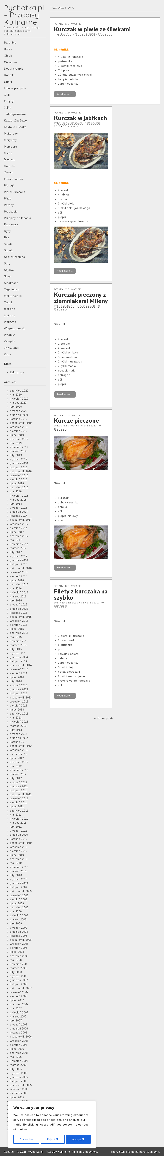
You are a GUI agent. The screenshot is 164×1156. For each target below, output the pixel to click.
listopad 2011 (18, 790)
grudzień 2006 (19, 1028)
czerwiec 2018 (19, 487)
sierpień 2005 (18, 1093)
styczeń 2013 (18, 734)
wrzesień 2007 (19, 992)
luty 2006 (16, 1069)
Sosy (7, 276)
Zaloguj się (17, 372)
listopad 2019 (18, 419)
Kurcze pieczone (76, 420)
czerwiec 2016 (19, 584)
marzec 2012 (18, 774)
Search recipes (14, 256)
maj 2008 (16, 960)
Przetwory (11, 224)
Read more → (64, 94)
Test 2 (8, 302)
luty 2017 (16, 552)
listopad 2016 (18, 564)
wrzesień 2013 (19, 701)
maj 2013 (16, 717)
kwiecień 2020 (19, 398)
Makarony (11, 133)
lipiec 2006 (17, 1049)
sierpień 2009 (18, 899)
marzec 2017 (18, 548)
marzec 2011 (18, 822)
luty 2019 (16, 455)
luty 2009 (16, 923)
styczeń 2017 (18, 556)
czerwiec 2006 (19, 1053)
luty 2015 (16, 649)
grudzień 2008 (19, 931)
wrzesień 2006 (19, 1041)
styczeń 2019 (18, 459)
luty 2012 (16, 778)
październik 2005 (21, 1085)
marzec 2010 (18, 871)
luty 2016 (16, 600)
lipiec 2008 (17, 952)
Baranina (10, 42)
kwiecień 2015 (19, 641)
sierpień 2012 (18, 754)
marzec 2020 (18, 402)
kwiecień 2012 (19, 770)
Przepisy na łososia (17, 218)
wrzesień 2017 (19, 524)
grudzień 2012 (19, 738)
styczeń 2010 (18, 879)
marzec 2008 (18, 968)
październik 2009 (21, 891)
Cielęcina (10, 62)
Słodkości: (11, 282)
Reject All (52, 1139)
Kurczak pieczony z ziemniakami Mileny (81, 297)
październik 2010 (21, 843)
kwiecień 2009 (19, 915)
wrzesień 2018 (19, 475)
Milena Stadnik (65, 305)
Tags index (11, 289)
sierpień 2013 (18, 705)
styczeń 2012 (18, 782)
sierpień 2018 (18, 479)
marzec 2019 (18, 451)
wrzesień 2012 (19, 750)
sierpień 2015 (18, 625)
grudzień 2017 (19, 511)
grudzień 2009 (19, 883)
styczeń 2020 (18, 411)
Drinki (8, 81)
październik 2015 (21, 616)
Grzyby (9, 101)
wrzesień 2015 (19, 621)
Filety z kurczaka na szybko (81, 594)
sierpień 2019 (18, 431)
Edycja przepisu (15, 88)
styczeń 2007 (18, 1024)
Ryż (6, 237)
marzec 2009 (18, 919)
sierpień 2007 (18, 996)
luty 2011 (16, 826)
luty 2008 (16, 972)
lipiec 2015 (17, 629)
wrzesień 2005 (19, 1089)
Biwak (8, 49)
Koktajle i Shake (15, 127)
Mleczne (10, 159)
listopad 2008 (18, 935)
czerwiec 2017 (19, 536)
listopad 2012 (18, 742)
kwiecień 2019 (19, 447)
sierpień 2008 (18, 947)
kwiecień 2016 (19, 592)
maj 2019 (16, 443)
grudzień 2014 (19, 657)
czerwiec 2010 (19, 859)
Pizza (8, 198)
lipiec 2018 (17, 483)
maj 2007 (16, 1008)
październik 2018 (21, 471)
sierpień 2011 (18, 802)
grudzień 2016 (19, 560)
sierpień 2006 (18, 1045)
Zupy (7, 354)
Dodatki (9, 75)
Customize (26, 1139)
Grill (7, 94)
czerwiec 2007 (19, 1004)
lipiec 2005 (17, 1097)
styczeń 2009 (18, 927)
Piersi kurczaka (14, 191)
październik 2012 (21, 746)
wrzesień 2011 (19, 798)
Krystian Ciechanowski (70, 122)
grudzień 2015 (19, 608)
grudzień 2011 (19, 786)
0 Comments (105, 33)
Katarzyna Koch (66, 425)
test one (9, 308)
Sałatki (8, 244)
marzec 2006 (18, 1065)
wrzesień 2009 (19, 895)
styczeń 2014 (18, 685)
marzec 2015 (18, 645)
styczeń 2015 (18, 653)
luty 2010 (16, 875)
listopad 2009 (18, 887)
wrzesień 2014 (19, 669)
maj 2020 (16, 394)
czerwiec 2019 (19, 439)
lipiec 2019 (17, 435)
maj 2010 (16, 863)
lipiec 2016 (17, 580)
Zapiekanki (11, 347)
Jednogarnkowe (15, 114)
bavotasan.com (149, 1151)
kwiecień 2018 (19, 495)
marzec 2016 (18, 596)
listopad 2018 (18, 467)
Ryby (7, 231)
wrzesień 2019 (19, 427)
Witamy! (9, 334)
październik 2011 (21, 794)
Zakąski (9, 341)
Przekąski (10, 211)
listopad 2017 (18, 515)
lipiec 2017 (17, 532)
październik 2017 (21, 519)
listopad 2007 (18, 984)
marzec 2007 (18, 1016)
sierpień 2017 (18, 528)
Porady (9, 205)
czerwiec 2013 (19, 713)
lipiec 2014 (17, 677)
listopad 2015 (18, 612)
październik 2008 (21, 939)
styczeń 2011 (18, 830)
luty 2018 (16, 503)
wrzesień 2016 (19, 572)
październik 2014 (21, 665)
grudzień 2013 (19, 689)
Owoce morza (13, 179)
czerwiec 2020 (19, 390)
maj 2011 (16, 814)
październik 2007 (21, 988)
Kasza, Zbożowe (15, 120)
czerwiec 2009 (19, 907)
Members (10, 146)
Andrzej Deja (64, 33)
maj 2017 (16, 540)
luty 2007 (16, 1020)
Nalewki (9, 166)
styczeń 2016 (18, 604)
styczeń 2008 (18, 976)
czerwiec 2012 (19, 762)
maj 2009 (16, 911)
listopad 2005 (18, 1081)
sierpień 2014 (18, 673)
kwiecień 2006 (19, 1061)
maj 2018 (16, 491)
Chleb (8, 55)
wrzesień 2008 (19, 943)
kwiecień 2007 (19, 1012)
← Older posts (104, 718)
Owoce (9, 172)
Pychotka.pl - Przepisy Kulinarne (48, 1151)
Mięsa (8, 153)
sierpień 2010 (18, 851)
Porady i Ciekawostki (67, 23)
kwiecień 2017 (19, 544)
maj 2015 (16, 637)
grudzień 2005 (19, 1077)
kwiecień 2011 (19, 818)
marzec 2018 (18, 499)
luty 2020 (16, 406)
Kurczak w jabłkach (80, 117)
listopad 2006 (18, 1032)
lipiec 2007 (17, 1000)
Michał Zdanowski (67, 602)
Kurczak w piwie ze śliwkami (92, 29)
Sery (7, 263)
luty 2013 (16, 730)
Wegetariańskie (15, 328)
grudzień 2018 (19, 463)
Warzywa (10, 321)
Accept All (78, 1139)
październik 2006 (21, 1036)
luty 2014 (16, 681)
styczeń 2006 (18, 1073)
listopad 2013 (18, 693)
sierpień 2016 (18, 576)
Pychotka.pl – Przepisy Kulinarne (24, 14)
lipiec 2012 (17, 758)
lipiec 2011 (17, 806)
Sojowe (9, 269)
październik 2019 (21, 423)
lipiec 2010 (17, 855)
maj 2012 (16, 766)
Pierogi (9, 185)
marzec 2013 (18, 726)
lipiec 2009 (17, 903)
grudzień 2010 (19, 834)
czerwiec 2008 (19, 956)
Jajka (7, 107)
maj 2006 (16, 1057)
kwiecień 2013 (19, 721)
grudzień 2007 (19, 980)
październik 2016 (21, 568)
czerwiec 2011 (19, 810)
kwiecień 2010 (19, 867)
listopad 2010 (18, 839)
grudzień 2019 (19, 415)
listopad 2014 (18, 661)
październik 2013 (21, 697)
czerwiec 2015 (19, 633)
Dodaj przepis (13, 68)
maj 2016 (16, 588)
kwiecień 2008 (19, 964)
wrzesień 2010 (19, 847)
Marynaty (10, 140)
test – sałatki (13, 296)
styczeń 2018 (18, 507)
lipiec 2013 (17, 709)
